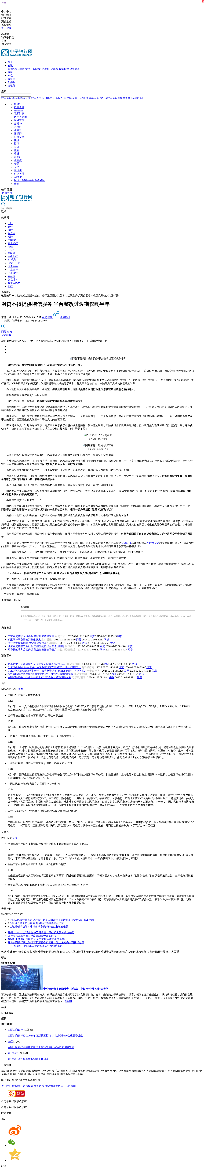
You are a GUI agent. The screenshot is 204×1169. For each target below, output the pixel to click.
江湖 (33, 69)
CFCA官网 (70, 1086)
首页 (10, 62)
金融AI (59, 98)
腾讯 (106, 664)
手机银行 (13, 256)
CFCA (11, 250)
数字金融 (6, 98)
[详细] (68, 1001)
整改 (50, 317)
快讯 (15, 69)
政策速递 (74, 69)
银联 (10, 230)
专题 (10, 72)
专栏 (10, 75)
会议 (27, 69)
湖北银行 (13, 1053)
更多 (20, 689)
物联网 (84, 98)
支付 (10, 226)
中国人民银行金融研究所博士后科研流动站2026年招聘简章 (41, 1047)
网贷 (44, 317)
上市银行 (13, 273)
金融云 (76, 98)
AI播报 (11, 82)
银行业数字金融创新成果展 (115, 98)
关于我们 (6, 1086)
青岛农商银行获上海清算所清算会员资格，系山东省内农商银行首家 (46, 942)
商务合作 (39, 1086)
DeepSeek (18, 110)
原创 (10, 69)
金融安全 (94, 98)
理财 (38, 69)
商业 (114, 674)
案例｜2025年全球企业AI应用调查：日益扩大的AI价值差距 (41, 932)
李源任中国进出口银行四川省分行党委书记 (38, 945)
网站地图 (50, 1086)
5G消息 (12, 259)
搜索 (3, 91)
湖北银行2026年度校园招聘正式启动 (28, 1059)
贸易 (126, 670)
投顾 (10, 236)
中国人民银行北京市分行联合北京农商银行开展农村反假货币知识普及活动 (52, 920)
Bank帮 (135, 98)
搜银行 (11, 85)
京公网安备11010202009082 (69, 1101)
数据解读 (64, 69)
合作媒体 (28, 1086)
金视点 (54, 69)
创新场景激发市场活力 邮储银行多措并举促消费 (37, 923)
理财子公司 (14, 263)
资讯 (10, 65)
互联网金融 (153, 543)
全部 (142, 98)
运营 (121, 667)
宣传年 (11, 79)
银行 (10, 286)
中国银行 (13, 240)
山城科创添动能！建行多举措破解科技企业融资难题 (39, 926)
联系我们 (17, 1086)
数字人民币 (37, 98)
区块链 (68, 98)
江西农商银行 (15, 1029)
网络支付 (50, 98)
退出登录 (6, 28)
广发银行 (13, 269)
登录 (3, 2)
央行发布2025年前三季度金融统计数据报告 (32, 935)
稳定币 (16, 98)
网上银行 (13, 243)
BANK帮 (19, 173)
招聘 (21, 69)
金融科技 (65, 317)
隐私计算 (25, 98)
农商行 (11, 276)
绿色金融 (13, 266)
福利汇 (46, 69)
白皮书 (11, 233)
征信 (10, 246)
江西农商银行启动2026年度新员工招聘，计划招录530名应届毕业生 (45, 1035)
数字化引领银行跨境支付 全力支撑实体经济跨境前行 (37, 939)
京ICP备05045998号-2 (39, 1101)
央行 (10, 1041)
